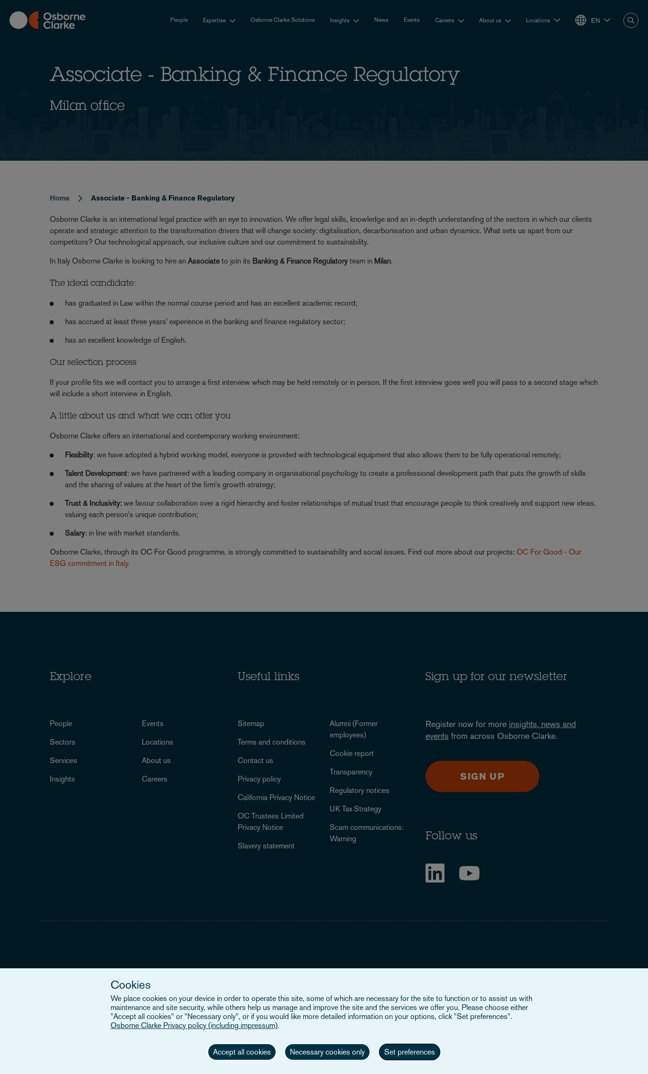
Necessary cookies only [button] (327, 1051)
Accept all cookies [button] (242, 1051)
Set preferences (409, 1051)
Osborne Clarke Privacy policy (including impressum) (194, 1025)
